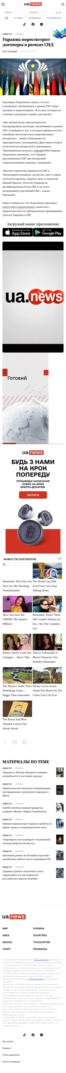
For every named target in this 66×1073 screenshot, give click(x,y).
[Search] (63, 4)
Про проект (8, 1041)
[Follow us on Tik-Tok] (24, 24)
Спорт (6, 949)
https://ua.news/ (41, 960)
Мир (5, 928)
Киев (5, 935)
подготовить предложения (18, 206)
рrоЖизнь (40, 949)
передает (39, 150)
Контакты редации (11, 1061)
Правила (6, 1048)
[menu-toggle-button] (3, 4)
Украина (19, 34)
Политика (40, 935)
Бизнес (7, 942)
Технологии (41, 942)
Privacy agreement (10, 1055)
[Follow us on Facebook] (33, 24)
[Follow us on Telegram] (41, 24)
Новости (7, 34)
